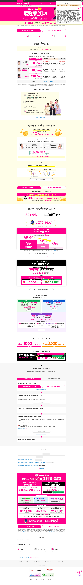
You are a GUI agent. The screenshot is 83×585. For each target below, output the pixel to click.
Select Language (75, 8)
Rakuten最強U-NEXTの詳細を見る (41, 289)
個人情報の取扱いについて (41, 561)
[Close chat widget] (81, 570)
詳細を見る (29, 309)
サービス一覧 (36, 579)
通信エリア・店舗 (39, 3)
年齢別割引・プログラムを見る (48, 81)
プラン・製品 (33, 3)
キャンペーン (45, 3)
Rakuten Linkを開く (41, 431)
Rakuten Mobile (20, 3)
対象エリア (24, 531)
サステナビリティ (50, 579)
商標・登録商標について (59, 561)
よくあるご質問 (54, 250)
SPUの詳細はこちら (51, 531)
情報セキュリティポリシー (50, 561)
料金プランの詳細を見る (29, 526)
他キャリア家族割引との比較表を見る (41, 256)
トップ (17, 5)
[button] (79, 574)
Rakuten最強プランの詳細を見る (41, 253)
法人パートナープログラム (32, 561)
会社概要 (19, 561)
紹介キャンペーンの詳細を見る (41, 179)
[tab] (29, 379)
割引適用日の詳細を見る (22, 428)
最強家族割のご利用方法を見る (41, 117)
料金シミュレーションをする (54, 526)
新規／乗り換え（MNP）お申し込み (28, 30)
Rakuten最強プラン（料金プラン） (24, 5)
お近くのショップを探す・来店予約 (54, 30)
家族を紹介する (41, 402)
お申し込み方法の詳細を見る (41, 389)
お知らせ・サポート (51, 3)
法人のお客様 (25, 561)
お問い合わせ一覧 (43, 579)
